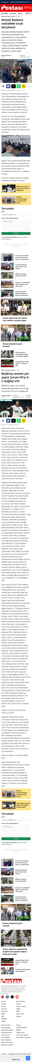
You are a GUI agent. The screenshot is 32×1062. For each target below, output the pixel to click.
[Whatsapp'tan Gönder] (19, 86)
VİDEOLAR (13, 2)
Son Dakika (4, 13)
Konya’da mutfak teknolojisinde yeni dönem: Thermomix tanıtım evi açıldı (21, 293)
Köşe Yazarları (6, 1025)
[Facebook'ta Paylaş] (8, 86)
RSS (4, 1054)
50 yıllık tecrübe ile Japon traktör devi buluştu (21, 266)
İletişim (18, 1030)
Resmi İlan (13, 13)
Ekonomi (4, 1009)
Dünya (18, 1004)
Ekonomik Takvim (7, 1042)
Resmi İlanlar (20, 1001)
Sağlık (3, 1014)
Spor (18, 370)
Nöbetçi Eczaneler (7, 1045)
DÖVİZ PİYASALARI (23, 2)
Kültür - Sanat (21, 1006)
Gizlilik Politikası (21, 1027)
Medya (18, 1016)
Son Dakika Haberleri (23, 1037)
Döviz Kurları (5, 1035)
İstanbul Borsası (6, 1032)
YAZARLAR (5, 2)
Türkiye (3, 1004)
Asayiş (3, 1021)
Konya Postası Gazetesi (9, 16)
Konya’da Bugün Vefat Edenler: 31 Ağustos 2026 (22, 363)
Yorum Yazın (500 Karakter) (10, 218)
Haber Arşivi (20, 1032)
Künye (18, 1025)
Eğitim (18, 1009)
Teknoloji (4, 1011)
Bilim (18, 1011)
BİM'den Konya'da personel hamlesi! (20, 275)
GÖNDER (16, 233)
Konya (18, 16)
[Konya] (16, 307)
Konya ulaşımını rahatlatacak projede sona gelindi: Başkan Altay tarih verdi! (21, 354)
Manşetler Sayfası (7, 1030)
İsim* (3, 211)
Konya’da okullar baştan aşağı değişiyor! (22, 970)
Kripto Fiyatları (6, 1040)
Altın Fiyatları (5, 1037)
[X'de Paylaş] (13, 86)
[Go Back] (28, 1058)
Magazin (4, 1019)
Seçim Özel (20, 1014)
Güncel (20, 13)
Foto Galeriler (5, 1027)
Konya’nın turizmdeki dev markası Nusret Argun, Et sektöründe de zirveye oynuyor (22, 257)
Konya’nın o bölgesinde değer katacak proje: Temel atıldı (22, 284)
